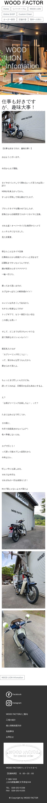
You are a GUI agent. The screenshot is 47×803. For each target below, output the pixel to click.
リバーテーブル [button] (19, 9)
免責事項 (10, 731)
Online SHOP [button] (9, 14)
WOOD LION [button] (35, 9)
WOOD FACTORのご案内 (17, 714)
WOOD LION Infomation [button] (12, 677)
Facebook (16, 694)
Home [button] (6, 9)
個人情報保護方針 (13, 725)
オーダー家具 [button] (9, 19)
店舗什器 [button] (22, 19)
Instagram (16, 703)
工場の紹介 (11, 720)
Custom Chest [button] (25, 14)
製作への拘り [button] (36, 19)
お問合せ (10, 737)
